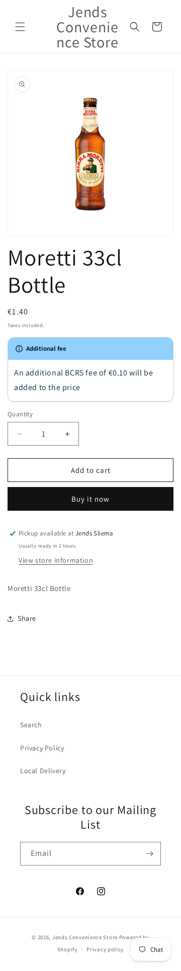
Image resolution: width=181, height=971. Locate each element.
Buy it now (90, 499)
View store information (56, 560)
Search (31, 724)
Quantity (20, 414)
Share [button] (27, 618)
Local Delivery (42, 770)
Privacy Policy (42, 747)
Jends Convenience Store (85, 937)
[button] (20, 27)
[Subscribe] (149, 854)
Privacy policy (105, 949)
